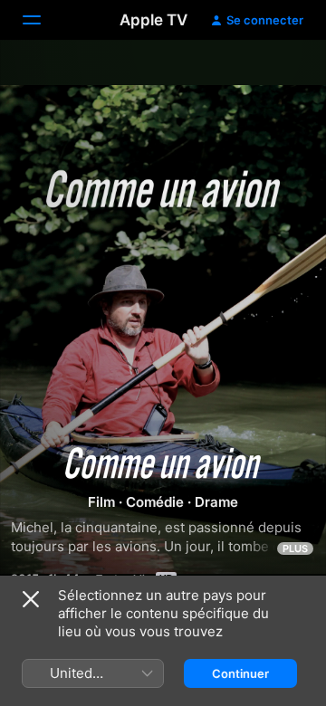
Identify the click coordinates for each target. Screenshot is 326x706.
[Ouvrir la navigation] (42, 20)
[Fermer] (31, 599)
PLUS (295, 548)
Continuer (240, 673)
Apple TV (153, 20)
